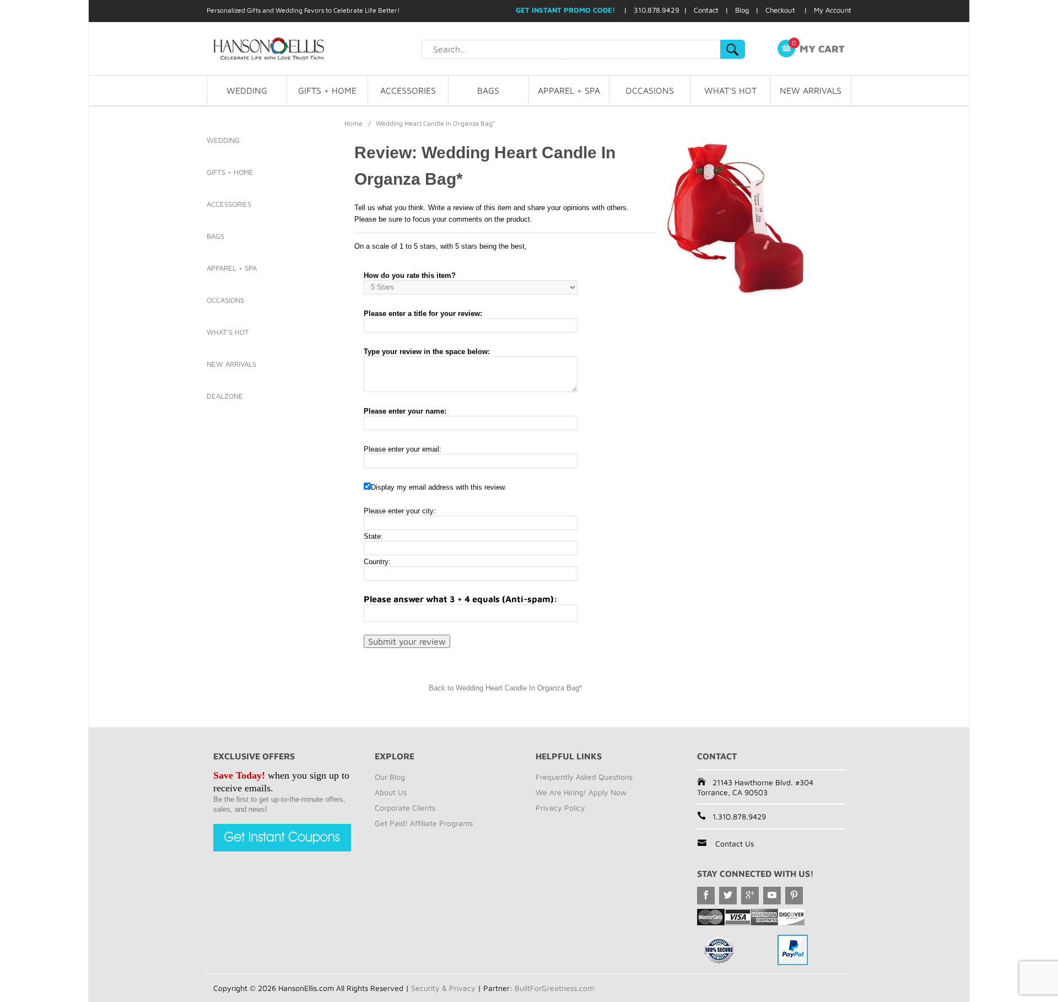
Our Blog (390, 776)
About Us (391, 792)
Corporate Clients (405, 807)
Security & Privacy (443, 988)
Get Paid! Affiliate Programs (424, 823)
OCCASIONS (649, 90)
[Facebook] (706, 895)
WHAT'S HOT (730, 90)
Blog (742, 10)
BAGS (488, 90)
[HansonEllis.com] (314, 48)
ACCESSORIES (408, 90)
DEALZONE (225, 396)
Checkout (780, 10)
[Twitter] (728, 895)
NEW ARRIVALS (810, 90)
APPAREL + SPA (569, 90)
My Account (832, 10)
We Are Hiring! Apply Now (581, 792)
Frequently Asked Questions (584, 776)
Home (353, 123)
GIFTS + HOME (327, 90)
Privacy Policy (560, 807)
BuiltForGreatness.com (554, 988)
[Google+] (750, 895)
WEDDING (246, 90)
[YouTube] (772, 895)
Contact (706, 10)
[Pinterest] (794, 895)
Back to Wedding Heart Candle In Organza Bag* (505, 688)
